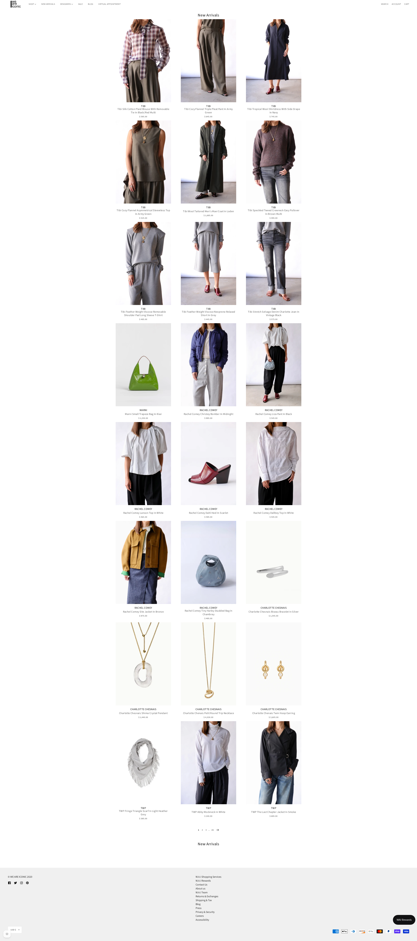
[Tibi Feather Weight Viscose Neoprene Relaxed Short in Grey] (208, 263)
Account (396, 4)
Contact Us (201, 884)
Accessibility (202, 919)
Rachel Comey (208, 410)
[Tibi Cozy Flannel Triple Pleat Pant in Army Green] (208, 60)
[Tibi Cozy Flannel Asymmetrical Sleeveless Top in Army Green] (143, 162)
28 (212, 830)
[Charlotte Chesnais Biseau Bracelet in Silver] (273, 562)
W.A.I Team (202, 892)
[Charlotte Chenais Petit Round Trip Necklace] (208, 663)
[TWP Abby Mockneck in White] (208, 762)
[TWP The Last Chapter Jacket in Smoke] (273, 762)
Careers (200, 916)
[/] (15, 4)
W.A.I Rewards (203, 880)
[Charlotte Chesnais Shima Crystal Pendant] (143, 663)
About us (200, 888)
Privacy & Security (205, 912)
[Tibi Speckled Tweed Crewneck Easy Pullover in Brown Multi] (273, 162)
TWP (143, 808)
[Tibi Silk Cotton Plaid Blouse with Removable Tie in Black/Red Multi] (143, 60)
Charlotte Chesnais (274, 608)
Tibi (143, 106)
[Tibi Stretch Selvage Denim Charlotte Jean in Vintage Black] (273, 263)
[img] (9, 882)
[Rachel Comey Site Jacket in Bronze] (143, 562)
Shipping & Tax (204, 900)
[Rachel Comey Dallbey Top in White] (273, 463)
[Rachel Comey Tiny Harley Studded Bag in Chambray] (208, 562)
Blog (198, 904)
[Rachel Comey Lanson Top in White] (143, 463)
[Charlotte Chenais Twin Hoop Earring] (273, 663)
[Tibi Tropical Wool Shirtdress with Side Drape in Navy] (273, 60)
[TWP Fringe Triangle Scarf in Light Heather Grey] (143, 762)
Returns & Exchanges (207, 896)
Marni (143, 410)
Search (384, 4)
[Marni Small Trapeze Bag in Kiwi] (143, 364)
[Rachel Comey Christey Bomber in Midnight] (208, 364)
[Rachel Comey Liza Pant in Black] (273, 364)
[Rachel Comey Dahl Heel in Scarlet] (208, 463)
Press (198, 908)
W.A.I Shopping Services (208, 876)
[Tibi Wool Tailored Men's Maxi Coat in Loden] (208, 162)
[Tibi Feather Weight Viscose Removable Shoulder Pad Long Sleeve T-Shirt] (143, 263)
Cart (406, 4)
